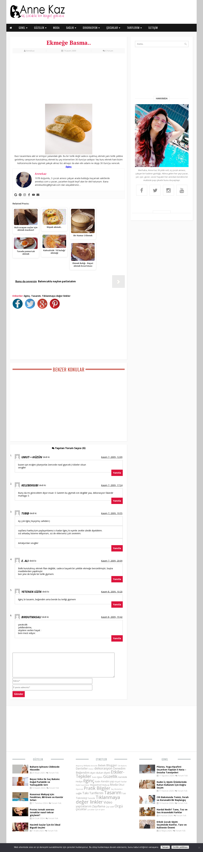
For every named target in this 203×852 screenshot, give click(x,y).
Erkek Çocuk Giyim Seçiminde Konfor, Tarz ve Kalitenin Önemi (172, 824)
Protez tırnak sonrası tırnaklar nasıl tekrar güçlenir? (42, 812)
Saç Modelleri (117, 789)
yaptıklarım (84, 806)
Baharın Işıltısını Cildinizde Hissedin (44, 768)
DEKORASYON (90, 28)
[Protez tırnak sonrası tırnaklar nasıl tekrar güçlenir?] (20, 815)
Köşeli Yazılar (121, 781)
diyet (92, 772)
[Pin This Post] (55, 308)
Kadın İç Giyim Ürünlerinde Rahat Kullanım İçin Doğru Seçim (172, 784)
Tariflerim (96, 793)
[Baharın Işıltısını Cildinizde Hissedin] (20, 772)
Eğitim (99, 777)
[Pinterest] (20, 194)
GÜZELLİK (39, 28)
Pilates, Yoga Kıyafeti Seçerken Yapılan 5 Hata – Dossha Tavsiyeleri (171, 769)
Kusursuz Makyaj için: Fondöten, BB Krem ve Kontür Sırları (46, 797)
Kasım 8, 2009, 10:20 (111, 591)
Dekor (91, 769)
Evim (94, 777)
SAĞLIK (70, 28)
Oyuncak (79, 789)
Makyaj (105, 784)
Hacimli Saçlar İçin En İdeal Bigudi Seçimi (45, 826)
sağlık (79, 793)
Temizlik (91, 798)
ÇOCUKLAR (112, 28)
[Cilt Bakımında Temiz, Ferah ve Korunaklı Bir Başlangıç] (147, 803)
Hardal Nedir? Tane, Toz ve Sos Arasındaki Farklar (172, 811)
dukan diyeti (103, 772)
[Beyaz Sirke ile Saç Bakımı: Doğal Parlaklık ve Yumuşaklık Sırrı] (20, 785)
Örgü (119, 806)
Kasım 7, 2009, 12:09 (111, 457)
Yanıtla (117, 472)
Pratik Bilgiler (97, 788)
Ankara (86, 765)
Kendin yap (107, 781)
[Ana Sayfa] (37, 18)
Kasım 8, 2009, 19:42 (111, 616)
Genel (165, 759)
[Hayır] (199, 847)
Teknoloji (81, 798)
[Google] (15, 194)
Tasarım (36, 295)
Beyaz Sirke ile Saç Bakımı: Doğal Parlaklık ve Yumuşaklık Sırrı (45, 782)
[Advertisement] (69, 80)
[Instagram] (24, 194)
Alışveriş (79, 765)
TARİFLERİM (133, 28)
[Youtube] (33, 194)
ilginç (69, 166)
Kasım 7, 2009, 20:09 (111, 560)
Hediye (79, 781)
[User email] (37, 194)
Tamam (165, 847)
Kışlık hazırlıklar (82, 785)
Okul (121, 784)
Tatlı (124, 793)
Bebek (102, 765)
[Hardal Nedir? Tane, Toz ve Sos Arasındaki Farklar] (147, 815)
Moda (114, 784)
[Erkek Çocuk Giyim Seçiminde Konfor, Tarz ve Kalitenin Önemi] (147, 827)
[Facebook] (29, 194)
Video (108, 802)
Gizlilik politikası (180, 847)
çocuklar (81, 809)
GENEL (22, 28)
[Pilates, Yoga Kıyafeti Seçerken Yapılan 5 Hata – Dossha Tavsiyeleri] (147, 772)
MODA (56, 28)
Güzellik (38, 759)
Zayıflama (98, 806)
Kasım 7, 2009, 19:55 (111, 513)
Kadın (97, 781)
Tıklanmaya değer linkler (56, 295)
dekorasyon (103, 768)
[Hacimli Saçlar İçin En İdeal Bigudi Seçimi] (20, 830)
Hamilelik (122, 777)
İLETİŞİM (153, 28)
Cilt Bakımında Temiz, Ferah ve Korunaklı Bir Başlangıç (173, 798)
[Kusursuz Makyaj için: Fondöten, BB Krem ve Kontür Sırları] (20, 800)
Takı (85, 793)
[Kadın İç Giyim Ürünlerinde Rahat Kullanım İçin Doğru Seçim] (147, 787)
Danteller (82, 768)
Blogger (111, 765)
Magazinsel (96, 784)
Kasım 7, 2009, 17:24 (111, 485)
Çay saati (110, 806)
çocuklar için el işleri (96, 809)
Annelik (94, 765)
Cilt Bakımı (122, 765)
